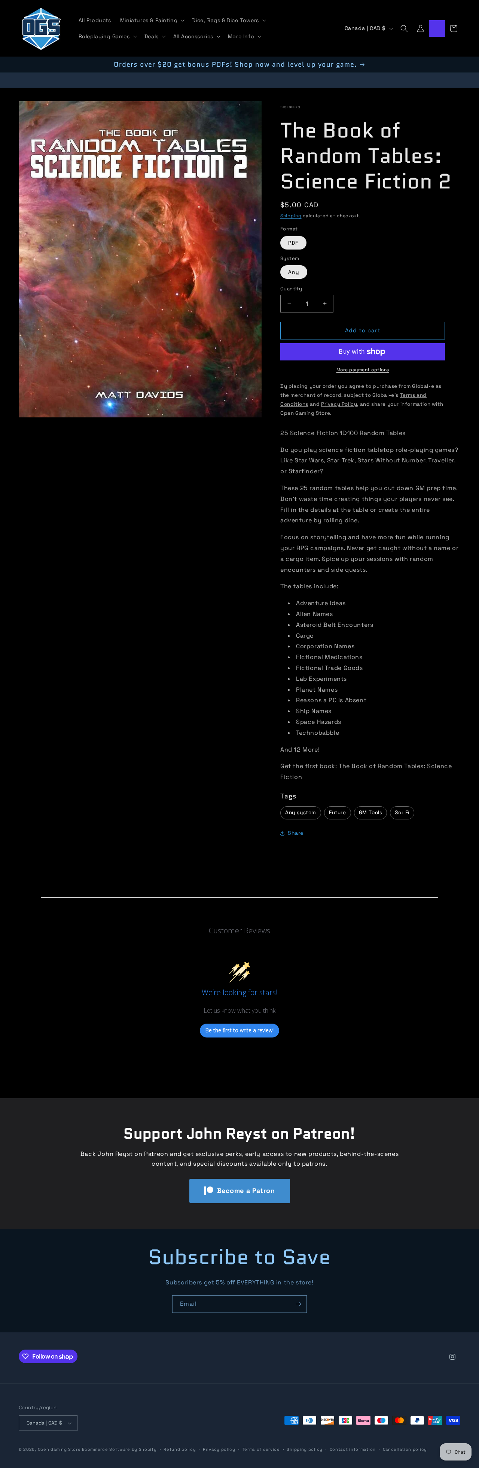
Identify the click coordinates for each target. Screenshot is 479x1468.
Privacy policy (219, 1449)
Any (293, 272)
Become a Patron (246, 1190)
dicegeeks (290, 107)
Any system (300, 812)
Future (337, 812)
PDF (293, 242)
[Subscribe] (298, 1304)
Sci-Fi (402, 812)
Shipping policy (305, 1449)
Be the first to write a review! (239, 1030)
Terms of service (261, 1449)
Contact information (353, 1449)
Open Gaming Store (59, 1449)
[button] (152, 20)
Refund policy (180, 1449)
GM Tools (370, 812)
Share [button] (295, 833)
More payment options (362, 370)
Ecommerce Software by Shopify (119, 1449)
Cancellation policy (405, 1449)
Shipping (291, 216)
